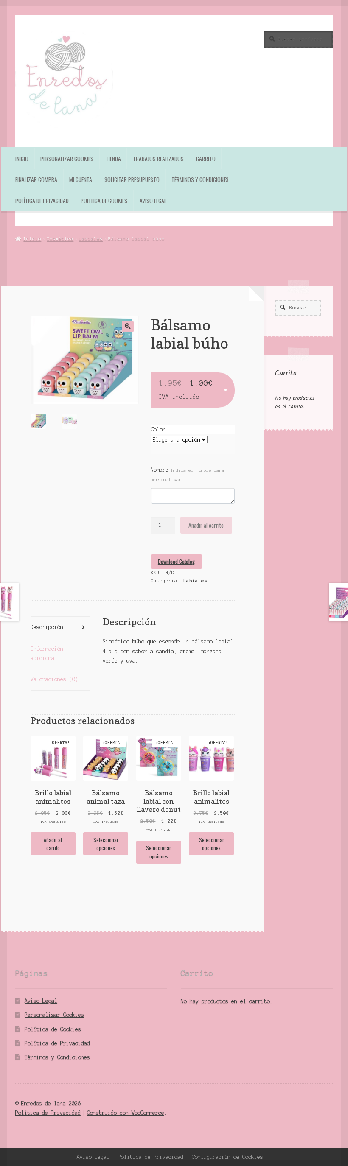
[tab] (61, 627)
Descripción (47, 627)
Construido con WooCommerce (125, 1113)
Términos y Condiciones (200, 179)
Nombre (187, 474)
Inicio (21, 158)
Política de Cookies (104, 200)
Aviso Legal (153, 200)
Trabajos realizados (158, 158)
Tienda (113, 158)
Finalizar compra (36, 179)
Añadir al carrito (206, 525)
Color (158, 429)
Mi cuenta (80, 179)
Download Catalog (176, 561)
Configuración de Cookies (227, 1157)
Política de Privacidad (42, 200)
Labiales (91, 238)
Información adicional (47, 653)
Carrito (206, 158)
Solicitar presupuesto (132, 179)
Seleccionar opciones (105, 843)
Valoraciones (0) (54, 679)
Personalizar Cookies (66, 158)
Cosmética (60, 238)
